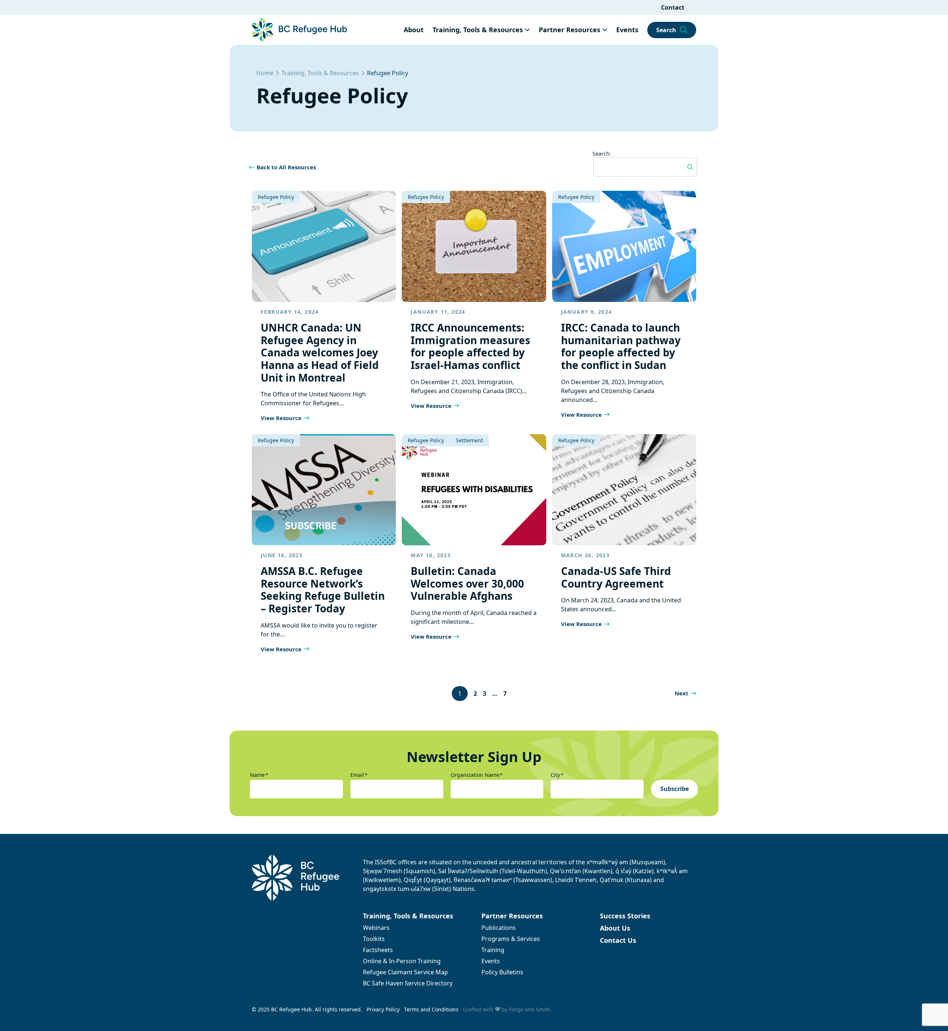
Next (681, 693)
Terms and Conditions (431, 1009)
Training (492, 950)
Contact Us (618, 940)
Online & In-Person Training (402, 961)
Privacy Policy (383, 1009)
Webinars (376, 928)
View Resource (281, 418)
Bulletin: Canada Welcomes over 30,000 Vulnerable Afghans (467, 583)
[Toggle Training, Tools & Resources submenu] (527, 29)
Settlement (469, 440)
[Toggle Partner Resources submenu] (604, 29)
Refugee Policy (276, 196)
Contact (672, 7)
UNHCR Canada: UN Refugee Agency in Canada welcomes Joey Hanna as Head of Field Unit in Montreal (320, 352)
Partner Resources (569, 29)
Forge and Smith (529, 1009)
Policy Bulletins (502, 972)
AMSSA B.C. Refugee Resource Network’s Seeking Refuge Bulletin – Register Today (323, 589)
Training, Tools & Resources (478, 29)
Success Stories (625, 915)
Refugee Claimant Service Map (405, 972)
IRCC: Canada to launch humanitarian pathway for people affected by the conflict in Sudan (621, 346)
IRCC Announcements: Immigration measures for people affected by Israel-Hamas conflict (470, 346)
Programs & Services (510, 939)
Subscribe (674, 789)
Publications (498, 928)
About (414, 29)
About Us (615, 928)
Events (627, 29)
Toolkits (374, 939)
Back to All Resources (286, 167)
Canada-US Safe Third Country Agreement (616, 577)
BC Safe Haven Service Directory (408, 983)
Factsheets (378, 950)
